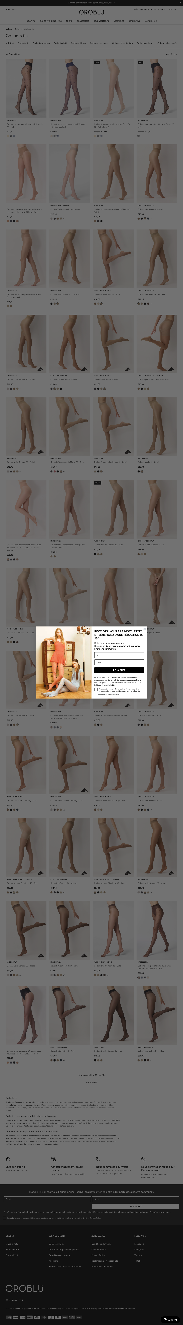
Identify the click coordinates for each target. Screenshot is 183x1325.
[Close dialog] (144, 629)
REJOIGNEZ (119, 670)
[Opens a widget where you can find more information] (170, 1320)
